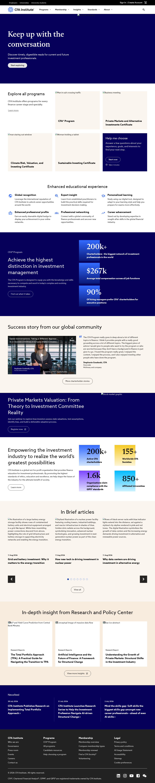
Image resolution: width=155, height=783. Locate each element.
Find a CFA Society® (87, 754)
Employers (13, 3)
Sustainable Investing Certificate (76, 163)
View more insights (76, 674)
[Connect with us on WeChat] (144, 775)
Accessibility (119, 754)
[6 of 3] (84, 579)
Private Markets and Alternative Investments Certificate (124, 122)
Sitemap (118, 758)
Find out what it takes (20, 294)
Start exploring (17, 65)
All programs (49, 746)
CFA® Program (66, 121)
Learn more (13, 110)
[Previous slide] (11, 579)
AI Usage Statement (123, 750)
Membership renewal (88, 750)
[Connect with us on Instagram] (125, 775)
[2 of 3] (71, 579)
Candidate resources (52, 750)
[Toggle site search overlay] (143, 9)
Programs (43, 9)
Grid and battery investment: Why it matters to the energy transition (28, 561)
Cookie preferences (123, 762)
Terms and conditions (124, 746)
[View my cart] (145, 2)
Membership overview (89, 742)
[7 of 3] (87, 579)
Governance (13, 746)
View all (77, 589)
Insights (77, 9)
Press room (13, 750)
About (107, 9)
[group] (30, 545)
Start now (113, 159)
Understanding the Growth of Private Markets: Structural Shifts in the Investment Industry (125, 658)
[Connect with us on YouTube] (131, 775)
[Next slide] (143, 579)
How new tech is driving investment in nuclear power (77, 561)
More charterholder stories (78, 381)
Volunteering (84, 758)
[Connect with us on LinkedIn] (118, 775)
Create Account (135, 3)
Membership (61, 9)
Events (11, 754)
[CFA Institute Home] (21, 9)
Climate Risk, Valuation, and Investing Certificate (27, 164)
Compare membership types (92, 746)
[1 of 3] (68, 579)
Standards (92, 9)
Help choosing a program (54, 754)
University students (38, 3)
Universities (24, 3)
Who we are (13, 742)
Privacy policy (120, 742)
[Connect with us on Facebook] (138, 775)
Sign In (123, 3)
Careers (11, 758)
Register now (17, 429)
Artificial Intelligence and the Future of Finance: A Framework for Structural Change (76, 658)
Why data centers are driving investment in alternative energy (121, 561)
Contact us (13, 762)
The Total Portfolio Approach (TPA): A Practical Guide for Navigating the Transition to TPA (29, 658)
